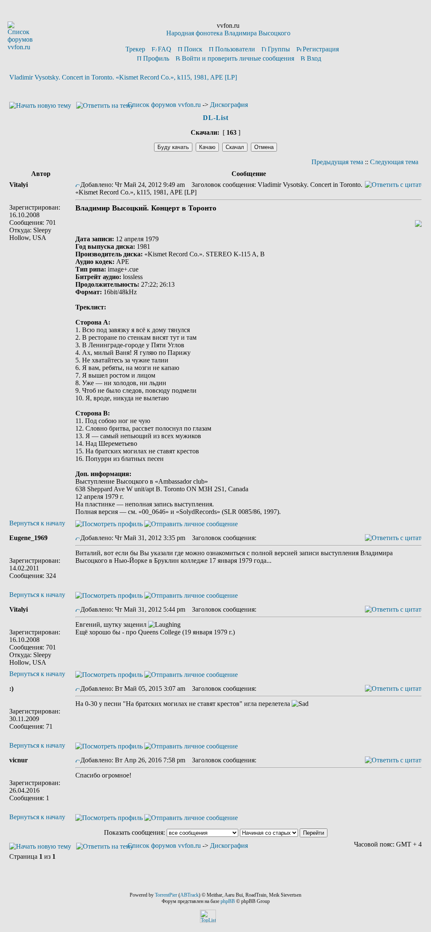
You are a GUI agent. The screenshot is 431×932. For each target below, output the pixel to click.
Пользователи (235, 49)
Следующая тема (394, 161)
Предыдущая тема (337, 161)
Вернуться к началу (37, 523)
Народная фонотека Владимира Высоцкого (228, 33)
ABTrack (189, 895)
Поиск (193, 49)
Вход (314, 58)
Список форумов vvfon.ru (164, 104)
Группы (279, 49)
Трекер (135, 49)
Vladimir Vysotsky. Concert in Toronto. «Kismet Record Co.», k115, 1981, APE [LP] (123, 77)
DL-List (216, 117)
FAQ (164, 49)
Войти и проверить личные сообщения (238, 58)
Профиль (156, 58)
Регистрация (321, 49)
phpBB (228, 901)
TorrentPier (166, 895)
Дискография (229, 104)
